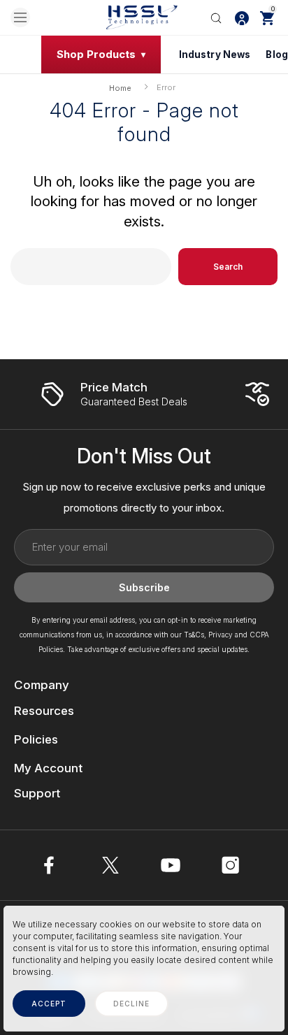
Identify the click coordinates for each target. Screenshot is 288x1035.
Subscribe (144, 587)
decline (131, 1003)
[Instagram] (230, 865)
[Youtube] (170, 865)
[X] (110, 865)
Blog (277, 54)
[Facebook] (50, 865)
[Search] (216, 17)
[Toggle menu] (20, 17)
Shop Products (96, 54)
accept (48, 1003)
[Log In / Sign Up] (242, 17)
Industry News (215, 54)
